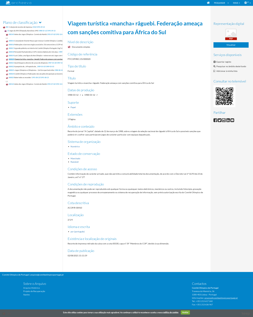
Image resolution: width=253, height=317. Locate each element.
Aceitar (185, 312)
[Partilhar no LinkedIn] (228, 120)
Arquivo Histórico (31, 288)
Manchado (75, 158)
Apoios (26, 294)
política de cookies (170, 312)
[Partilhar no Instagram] (224, 120)
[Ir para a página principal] (16, 2)
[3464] (231, 34)
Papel (73, 107)
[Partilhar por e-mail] (232, 120)
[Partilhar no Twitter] (220, 120)
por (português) (78, 231)
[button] (229, 3)
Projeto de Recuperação (34, 291)
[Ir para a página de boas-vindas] (208, 3)
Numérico (75, 146)
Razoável (75, 162)
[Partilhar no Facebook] (215, 120)
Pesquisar (219, 3)
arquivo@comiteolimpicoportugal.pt (47, 274)
